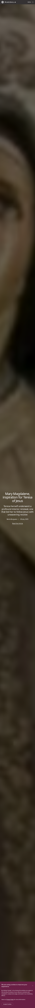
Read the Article (17, 523)
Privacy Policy (10, 999)
